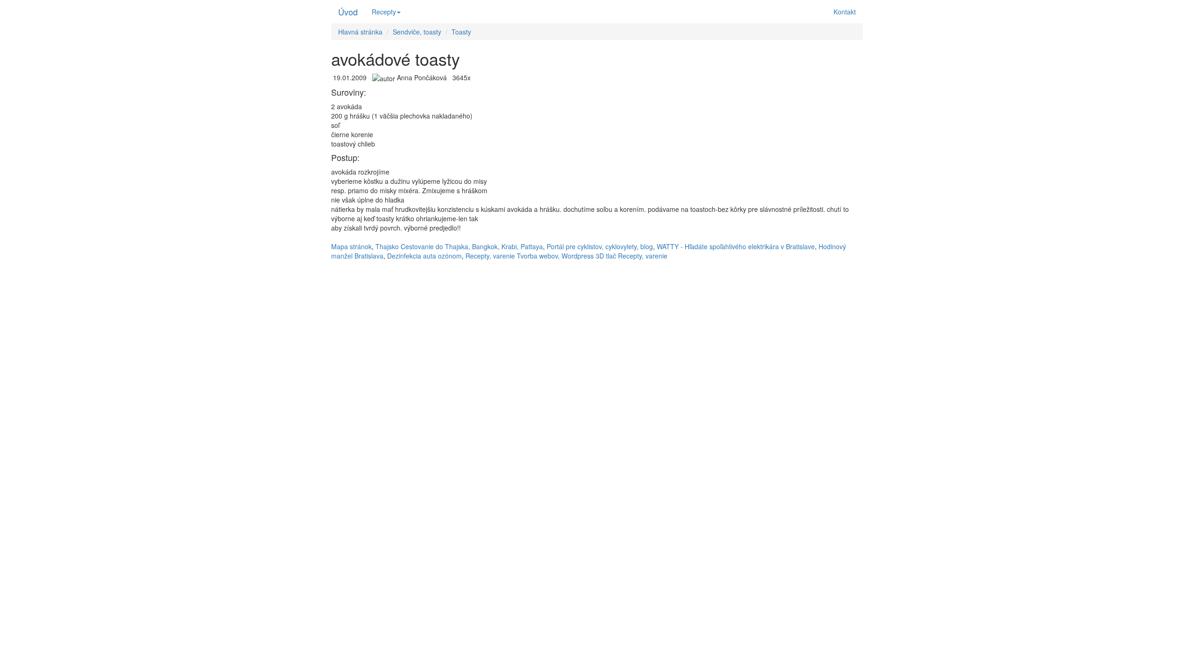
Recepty (384, 11)
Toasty (461, 31)
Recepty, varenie (490, 255)
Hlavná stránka (360, 31)
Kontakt (844, 11)
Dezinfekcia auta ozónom (424, 255)
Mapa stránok (351, 246)
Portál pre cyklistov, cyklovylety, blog (600, 246)
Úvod (348, 12)
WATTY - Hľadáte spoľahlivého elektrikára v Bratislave (736, 246)
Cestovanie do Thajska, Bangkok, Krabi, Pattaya (472, 246)
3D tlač (606, 255)
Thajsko (387, 246)
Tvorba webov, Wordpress (555, 255)
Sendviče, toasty (417, 31)
